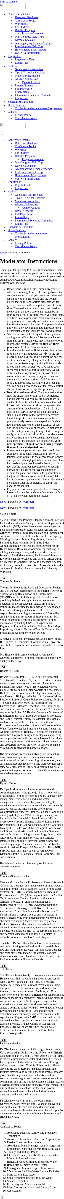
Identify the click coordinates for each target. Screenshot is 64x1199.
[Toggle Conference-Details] (62, 140)
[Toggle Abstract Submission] (62, 204)
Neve (3, 501)
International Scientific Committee (34, 95)
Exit (3, 578)
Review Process (24, 85)
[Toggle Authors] (62, 191)
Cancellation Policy (26, 118)
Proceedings (22, 91)
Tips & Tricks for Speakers (30, 72)
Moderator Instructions (27, 75)
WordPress (28, 501)
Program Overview (33, 33)
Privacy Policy (23, 114)
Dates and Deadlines (26, 17)
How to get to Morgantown (30, 49)
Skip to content (8, 1)
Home (3, 252)
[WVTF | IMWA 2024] (13, 7)
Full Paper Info (23, 88)
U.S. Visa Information (27, 52)
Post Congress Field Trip (29, 46)
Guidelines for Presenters (29, 69)
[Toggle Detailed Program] (62, 156)
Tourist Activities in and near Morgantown (38, 108)
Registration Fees (24, 59)
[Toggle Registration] (62, 181)
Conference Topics (25, 20)
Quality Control (31, 82)
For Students (22, 26)
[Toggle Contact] (62, 240)
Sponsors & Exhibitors (20, 101)
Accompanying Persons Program (33, 43)
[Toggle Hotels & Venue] (62, 230)
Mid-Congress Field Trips (29, 36)
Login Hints (21, 62)
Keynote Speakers (25, 39)
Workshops (21, 23)
